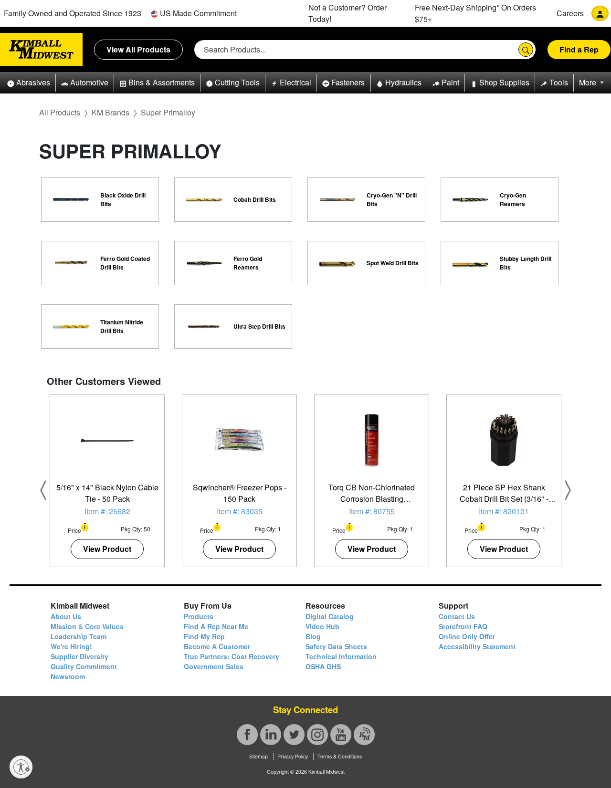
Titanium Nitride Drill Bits (121, 326)
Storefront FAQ (463, 626)
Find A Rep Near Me (216, 626)
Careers (570, 13)
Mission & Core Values (87, 626)
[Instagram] (317, 734)
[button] (28, 83)
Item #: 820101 (504, 511)
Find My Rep (204, 636)
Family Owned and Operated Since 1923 (72, 13)
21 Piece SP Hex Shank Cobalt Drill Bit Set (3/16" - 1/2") (504, 499)
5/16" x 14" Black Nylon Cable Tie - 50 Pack (107, 493)
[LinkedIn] (270, 734)
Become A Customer (217, 646)
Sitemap (258, 756)
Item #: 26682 (107, 511)
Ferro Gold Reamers (247, 262)
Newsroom (68, 676)
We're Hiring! (71, 646)
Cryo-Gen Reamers (513, 199)
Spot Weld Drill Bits (393, 263)
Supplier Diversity (79, 656)
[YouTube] (340, 734)
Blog (313, 636)
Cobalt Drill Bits (254, 199)
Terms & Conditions (339, 756)
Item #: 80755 (372, 511)
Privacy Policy (292, 756)
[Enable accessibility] (21, 767)
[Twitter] (294, 734)
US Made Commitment (197, 13)
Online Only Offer (467, 636)
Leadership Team (78, 636)
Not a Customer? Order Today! (347, 13)
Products (198, 616)
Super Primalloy (168, 112)
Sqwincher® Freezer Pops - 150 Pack (239, 493)
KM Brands (110, 112)
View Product (107, 548)
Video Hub (322, 626)
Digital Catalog (330, 616)
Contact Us (457, 616)
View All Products (138, 49)
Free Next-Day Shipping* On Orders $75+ (475, 13)
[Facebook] (247, 734)
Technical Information (341, 656)
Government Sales (213, 666)
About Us (66, 616)
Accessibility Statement (477, 646)
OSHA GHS (323, 666)
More (588, 82)
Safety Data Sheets (336, 646)
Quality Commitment (84, 666)
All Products (59, 112)
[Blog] (364, 734)
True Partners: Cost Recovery (231, 656)
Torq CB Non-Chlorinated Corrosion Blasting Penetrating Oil (371, 499)
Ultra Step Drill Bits (259, 326)
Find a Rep (579, 49)
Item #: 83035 (240, 511)
